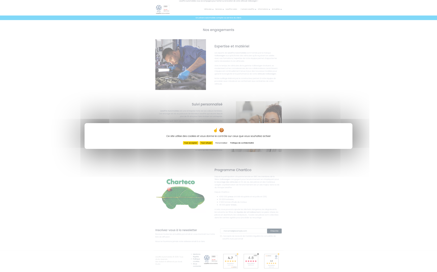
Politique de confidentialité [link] (242, 143)
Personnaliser (221, 143)
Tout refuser (206, 143)
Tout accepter (190, 143)
